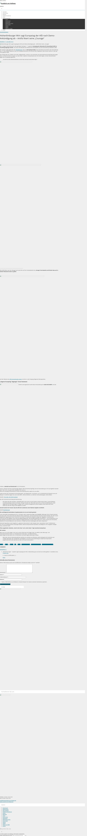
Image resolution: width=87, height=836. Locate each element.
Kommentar (3, 572)
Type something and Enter (6, 835)
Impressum (5, 808)
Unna (6, 19)
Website (2, 579)
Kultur (4, 17)
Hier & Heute (5, 13)
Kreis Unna (7, 20)
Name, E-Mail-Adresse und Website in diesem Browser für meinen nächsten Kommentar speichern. (24, 582)
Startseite (5, 11)
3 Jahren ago (5, 553)
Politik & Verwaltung (7, 15)
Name (2, 574)
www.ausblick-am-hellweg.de (6, 801)
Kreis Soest (7, 24)
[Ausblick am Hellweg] (8, 3)
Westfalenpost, (19, 49)
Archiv (4, 30)
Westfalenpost (6, 510)
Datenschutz (5, 809)
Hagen (6, 27)
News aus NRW (8, 28)
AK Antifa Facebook (13, 497)
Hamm (6, 26)
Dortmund (7, 22)
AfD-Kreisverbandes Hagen (16, 379)
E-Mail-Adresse (4, 577)
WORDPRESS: (3, 549)
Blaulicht (4, 14)
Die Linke (6, 497)
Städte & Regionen (6, 18)
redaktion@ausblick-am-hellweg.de (8, 800)
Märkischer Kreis (9, 23)
